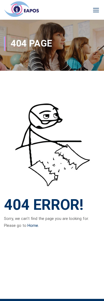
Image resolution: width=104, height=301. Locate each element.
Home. (33, 225)
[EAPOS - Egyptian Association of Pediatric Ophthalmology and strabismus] (21, 10)
